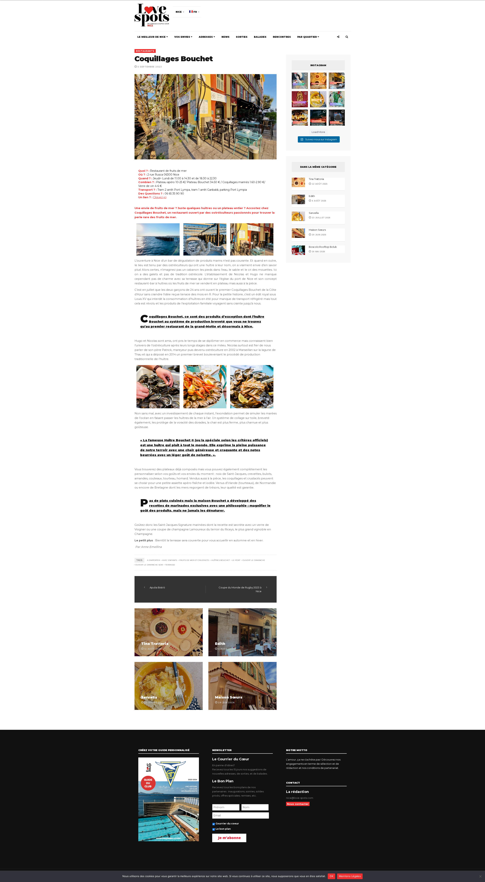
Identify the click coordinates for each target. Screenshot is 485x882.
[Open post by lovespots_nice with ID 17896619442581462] (318, 81)
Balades (260, 36)
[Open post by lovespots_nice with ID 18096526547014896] (300, 99)
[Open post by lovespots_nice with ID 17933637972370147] (300, 81)
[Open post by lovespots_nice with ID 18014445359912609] (337, 99)
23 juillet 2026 (320, 217)
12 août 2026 (319, 184)
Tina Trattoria (154, 644)
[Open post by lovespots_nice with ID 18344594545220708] (318, 99)
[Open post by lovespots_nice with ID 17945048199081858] (300, 118)
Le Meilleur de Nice (151, 36)
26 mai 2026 (318, 251)
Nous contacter (298, 803)
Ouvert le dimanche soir (149, 565)
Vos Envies (182, 36)
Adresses (206, 36)
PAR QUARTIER (307, 36)
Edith (220, 644)
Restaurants (145, 51)
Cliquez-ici (159, 197)
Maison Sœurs (228, 697)
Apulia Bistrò (157, 587)
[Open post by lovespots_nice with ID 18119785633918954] (337, 81)
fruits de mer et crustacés (194, 560)
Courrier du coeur (227, 823)
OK (331, 876)
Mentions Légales (350, 876)
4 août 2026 (318, 201)
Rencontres (282, 36)
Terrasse (170, 565)
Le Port (236, 560)
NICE (179, 11)
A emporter (153, 560)
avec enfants (169, 560)
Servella (149, 697)
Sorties (241, 36)
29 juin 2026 (318, 235)
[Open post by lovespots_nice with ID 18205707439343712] (318, 118)
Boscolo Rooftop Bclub (323, 246)
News (225, 36)
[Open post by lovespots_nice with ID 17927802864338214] (337, 118)
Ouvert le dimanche (253, 560)
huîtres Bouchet (220, 560)
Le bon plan (223, 828)
